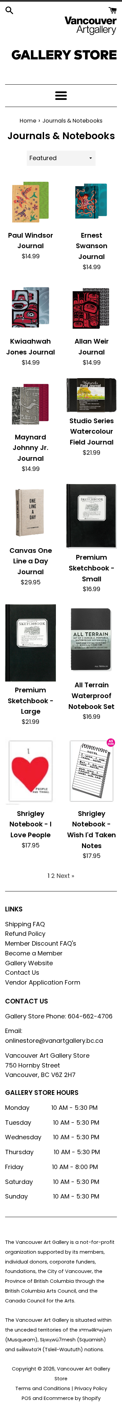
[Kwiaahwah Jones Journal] (30, 307)
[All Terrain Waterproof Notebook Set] (91, 640)
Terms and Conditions (42, 1388)
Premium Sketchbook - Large (31, 700)
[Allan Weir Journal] (91, 307)
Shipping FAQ (25, 924)
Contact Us (22, 972)
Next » (65, 875)
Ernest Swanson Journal (91, 246)
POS (26, 1398)
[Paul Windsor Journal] (30, 201)
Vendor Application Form (42, 982)
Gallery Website (29, 963)
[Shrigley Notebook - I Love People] (30, 771)
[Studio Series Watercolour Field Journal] (91, 395)
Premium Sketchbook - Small (92, 568)
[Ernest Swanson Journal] (91, 201)
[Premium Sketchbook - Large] (30, 643)
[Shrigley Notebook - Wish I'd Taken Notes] (91, 771)
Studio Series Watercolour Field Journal (91, 431)
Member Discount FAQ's (40, 943)
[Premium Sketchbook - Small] (91, 516)
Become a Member (34, 953)
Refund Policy (25, 933)
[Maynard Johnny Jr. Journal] (30, 403)
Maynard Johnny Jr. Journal (30, 447)
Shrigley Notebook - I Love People (30, 824)
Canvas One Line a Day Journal (30, 561)
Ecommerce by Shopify (72, 1398)
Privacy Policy (91, 1388)
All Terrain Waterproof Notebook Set (91, 695)
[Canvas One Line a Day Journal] (30, 513)
